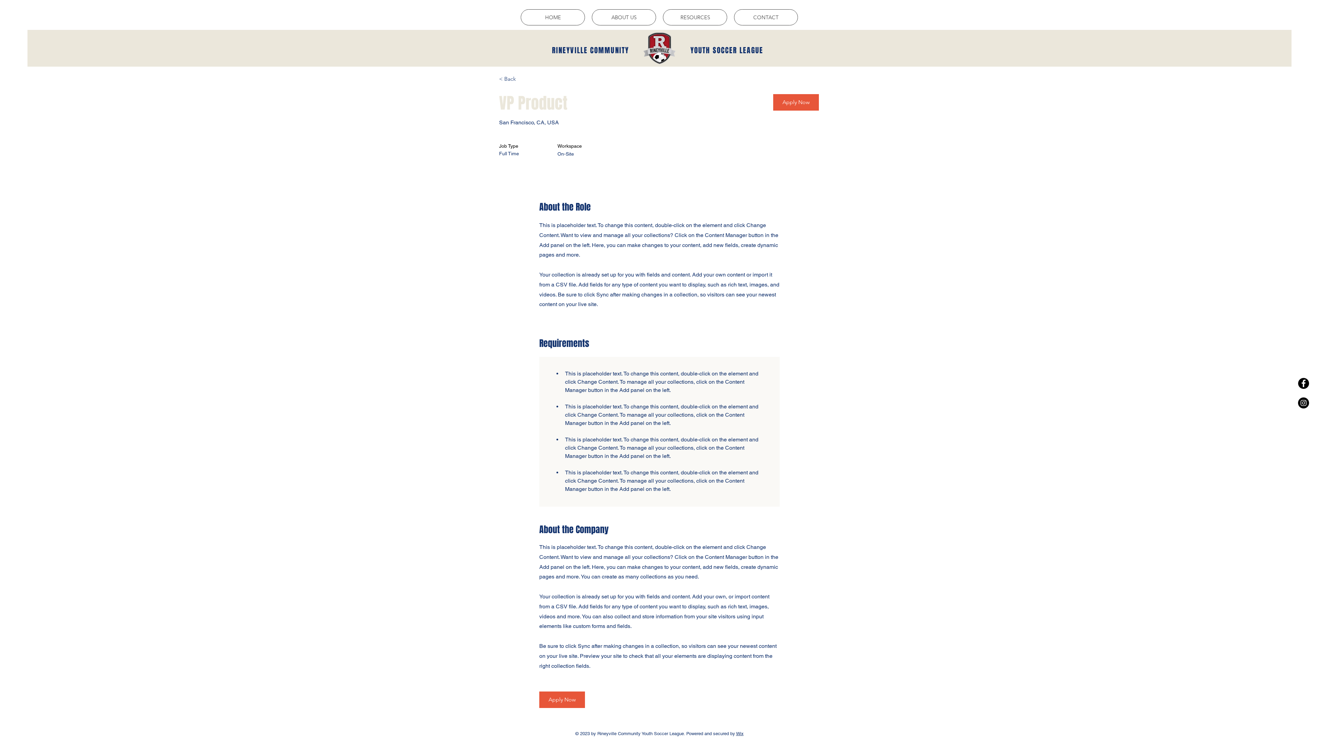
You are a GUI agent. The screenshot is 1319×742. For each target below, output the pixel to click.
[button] (624, 17)
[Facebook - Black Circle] (1303, 383)
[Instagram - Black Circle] (1303, 402)
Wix (740, 733)
